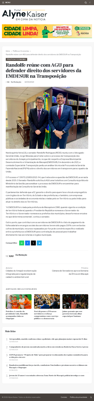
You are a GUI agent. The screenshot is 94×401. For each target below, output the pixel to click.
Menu (7, 2)
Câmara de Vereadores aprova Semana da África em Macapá (70, 271)
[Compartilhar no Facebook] (27, 243)
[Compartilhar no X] (33, 243)
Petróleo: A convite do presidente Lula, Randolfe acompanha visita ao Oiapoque (17, 315)
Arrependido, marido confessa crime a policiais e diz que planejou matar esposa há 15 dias (48, 339)
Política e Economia (21, 51)
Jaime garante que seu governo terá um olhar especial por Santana (72, 313)
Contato (64, 397)
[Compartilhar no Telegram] (39, 243)
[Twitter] (91, 397)
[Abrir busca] (85, 2)
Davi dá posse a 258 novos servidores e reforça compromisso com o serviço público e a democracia (46, 315)
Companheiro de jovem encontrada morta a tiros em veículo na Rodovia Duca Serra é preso (48, 347)
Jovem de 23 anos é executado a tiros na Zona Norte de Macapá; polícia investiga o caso (46, 375)
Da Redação (16, 82)
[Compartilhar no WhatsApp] (21, 243)
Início (8, 51)
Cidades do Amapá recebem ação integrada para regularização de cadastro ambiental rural (21, 272)
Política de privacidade (78, 397)
